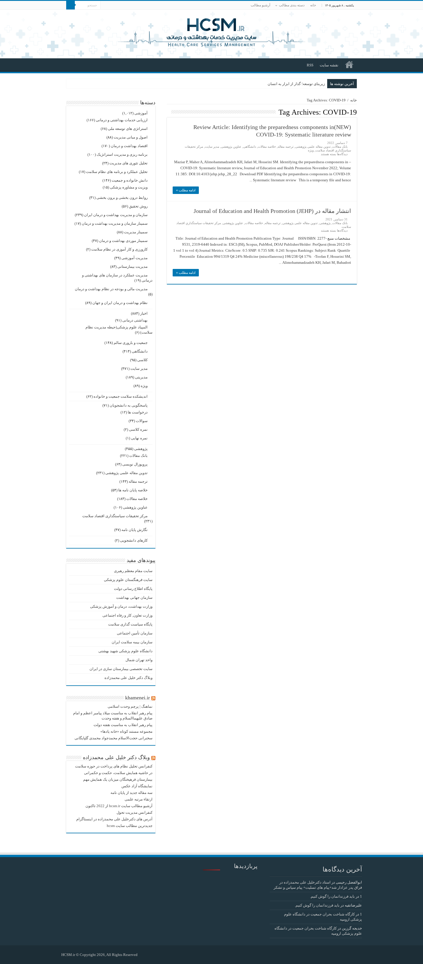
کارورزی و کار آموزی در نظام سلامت (119, 249)
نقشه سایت (329, 65)
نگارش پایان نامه (134, 530)
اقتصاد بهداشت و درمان (129, 146)
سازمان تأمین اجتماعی (135, 633)
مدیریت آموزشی (134, 258)
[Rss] (144, 954)
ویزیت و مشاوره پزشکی (129, 187)
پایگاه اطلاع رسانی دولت (133, 588)
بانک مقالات (340, 146)
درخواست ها (138, 412)
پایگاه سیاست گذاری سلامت (130, 624)
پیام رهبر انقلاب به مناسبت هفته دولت (123, 725)
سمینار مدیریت (136, 232)
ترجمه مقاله (286, 146)
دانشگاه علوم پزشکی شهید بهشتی (125, 651)
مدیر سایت (212, 146)
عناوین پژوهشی (231, 146)
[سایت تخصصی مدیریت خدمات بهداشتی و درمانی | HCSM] (211, 32)
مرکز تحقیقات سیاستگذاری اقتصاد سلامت (115, 516)
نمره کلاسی (138, 429)
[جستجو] (70, 5)
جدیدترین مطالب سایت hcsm (130, 825)
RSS (310, 65)
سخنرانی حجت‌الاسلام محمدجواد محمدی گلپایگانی (114, 738)
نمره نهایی (139, 438)
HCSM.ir (68, 955)
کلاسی (142, 360)
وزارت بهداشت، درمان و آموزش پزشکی (121, 606)
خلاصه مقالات (267, 146)
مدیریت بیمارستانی (132, 266)
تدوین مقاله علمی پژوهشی (313, 146)
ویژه (311, 150)
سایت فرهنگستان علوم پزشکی (128, 580)
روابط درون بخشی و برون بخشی (122, 197)
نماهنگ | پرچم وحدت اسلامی (130, 706)
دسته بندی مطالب (291, 5)
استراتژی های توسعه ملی (128, 128)
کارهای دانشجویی (134, 540)
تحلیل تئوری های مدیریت (128, 163)
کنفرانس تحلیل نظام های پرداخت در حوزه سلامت (114, 766)
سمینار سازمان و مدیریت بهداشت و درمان (115, 223)
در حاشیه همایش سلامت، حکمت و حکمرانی (118, 773)
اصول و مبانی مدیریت (131, 137)
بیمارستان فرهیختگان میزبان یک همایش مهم (118, 779)
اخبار (144, 313)
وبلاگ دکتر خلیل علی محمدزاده (128, 678)
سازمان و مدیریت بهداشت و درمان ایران (116, 215)
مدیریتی (141, 377)
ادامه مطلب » (185, 190)
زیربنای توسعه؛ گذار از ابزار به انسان (296, 84)
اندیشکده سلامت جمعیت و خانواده (121, 396)
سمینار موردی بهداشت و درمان (123, 240)
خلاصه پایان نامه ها (133, 490)
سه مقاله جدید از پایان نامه (131, 792)
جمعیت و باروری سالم (131, 342)
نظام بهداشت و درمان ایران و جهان (120, 303)
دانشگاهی (249, 146)
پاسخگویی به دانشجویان (129, 405)
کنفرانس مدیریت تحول (135, 812)
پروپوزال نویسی (135, 464)
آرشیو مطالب (260, 5)
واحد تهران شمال (139, 660)
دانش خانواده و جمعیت (130, 180)
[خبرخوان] (168, 112)
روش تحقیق (138, 206)
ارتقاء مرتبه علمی (139, 799)
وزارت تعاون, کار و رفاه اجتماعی (127, 615)
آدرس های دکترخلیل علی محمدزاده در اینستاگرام (114, 819)
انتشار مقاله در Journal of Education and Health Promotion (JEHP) (272, 211)
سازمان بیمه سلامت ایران (132, 642)
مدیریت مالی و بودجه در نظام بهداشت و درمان (111, 289)
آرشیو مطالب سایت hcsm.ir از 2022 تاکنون (119, 806)
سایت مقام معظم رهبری (133, 571)
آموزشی (141, 113)
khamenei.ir (137, 698)
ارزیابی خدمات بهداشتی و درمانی (122, 120)
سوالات (142, 421)
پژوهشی (325, 223)
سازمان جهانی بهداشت (134, 597)
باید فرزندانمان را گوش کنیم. (332, 896)
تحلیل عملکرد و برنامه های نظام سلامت (117, 172)
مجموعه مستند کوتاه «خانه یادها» (126, 731)
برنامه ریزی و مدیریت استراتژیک (122, 154)
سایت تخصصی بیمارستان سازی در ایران (121, 669)
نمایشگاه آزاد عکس (137, 786)
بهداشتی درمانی (135, 320)
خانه (313, 5)
